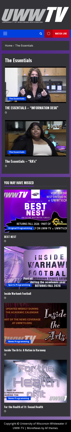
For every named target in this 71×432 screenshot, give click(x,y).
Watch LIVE (61, 33)
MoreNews (34, 428)
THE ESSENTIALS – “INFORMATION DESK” (35, 85)
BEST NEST (10, 237)
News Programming (18, 341)
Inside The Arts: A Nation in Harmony (25, 350)
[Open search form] (41, 33)
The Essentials (16, 98)
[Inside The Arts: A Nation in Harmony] (35, 324)
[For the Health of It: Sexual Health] (35, 381)
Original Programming (20, 228)
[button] (5, 33)
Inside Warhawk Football (17, 294)
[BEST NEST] (35, 211)
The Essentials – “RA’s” (35, 138)
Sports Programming (19, 284)
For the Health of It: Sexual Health (23, 407)
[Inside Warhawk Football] (35, 267)
